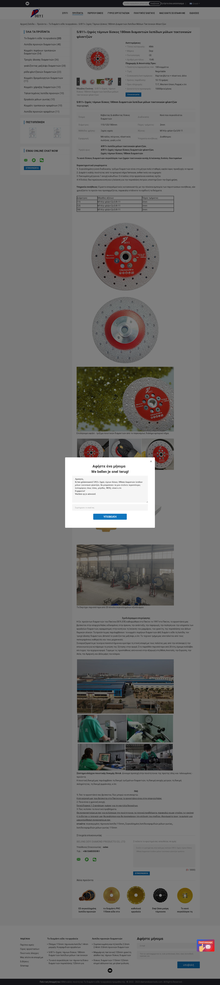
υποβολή (110, 516)
